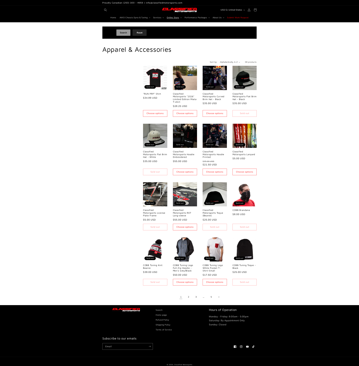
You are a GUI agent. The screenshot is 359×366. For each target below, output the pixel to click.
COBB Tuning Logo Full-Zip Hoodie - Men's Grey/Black (183, 268)
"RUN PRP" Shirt (152, 93)
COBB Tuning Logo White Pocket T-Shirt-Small (213, 268)
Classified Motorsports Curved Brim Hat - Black (213, 96)
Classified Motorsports (183, 365)
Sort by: (213, 62)
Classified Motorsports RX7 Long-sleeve (182, 213)
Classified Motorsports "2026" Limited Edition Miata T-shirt (185, 97)
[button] (105, 10)
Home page (161, 315)
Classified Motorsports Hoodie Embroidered (184, 154)
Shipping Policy (163, 324)
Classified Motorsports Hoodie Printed (213, 154)
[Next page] (219, 297)
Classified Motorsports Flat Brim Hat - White (155, 154)
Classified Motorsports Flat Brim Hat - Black (245, 96)
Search (159, 310)
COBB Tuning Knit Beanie (153, 266)
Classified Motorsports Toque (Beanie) (213, 213)
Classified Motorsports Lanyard (244, 152)
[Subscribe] (150, 346)
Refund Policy (162, 320)
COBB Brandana (241, 210)
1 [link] (181, 296)
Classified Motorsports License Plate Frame (154, 213)
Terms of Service (164, 329)
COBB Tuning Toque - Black (244, 266)
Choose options (155, 113)
